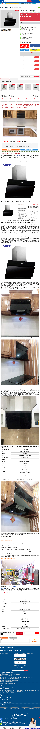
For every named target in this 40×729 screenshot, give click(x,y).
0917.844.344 (5, 699)
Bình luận (19, 7)
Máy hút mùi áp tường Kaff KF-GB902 (20, 96)
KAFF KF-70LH (17, 155)
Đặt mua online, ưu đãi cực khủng (24, 46)
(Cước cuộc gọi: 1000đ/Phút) (20, 662)
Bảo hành (11, 708)
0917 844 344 (3, 681)
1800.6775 (4, 704)
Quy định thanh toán (30, 708)
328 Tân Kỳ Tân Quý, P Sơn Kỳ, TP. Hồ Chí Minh (9, 680)
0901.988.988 (10, 678)
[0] (39, 1)
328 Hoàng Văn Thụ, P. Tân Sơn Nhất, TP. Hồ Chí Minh (10, 674)
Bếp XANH (15, 586)
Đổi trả (15, 708)
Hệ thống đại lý (37, 708)
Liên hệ (22, 709)
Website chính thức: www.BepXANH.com (7, 724)
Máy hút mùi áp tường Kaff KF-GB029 (28, 96)
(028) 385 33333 (4, 678)
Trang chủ (2, 708)
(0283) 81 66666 (4, 675)
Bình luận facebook (13, 637)
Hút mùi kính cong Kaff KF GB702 (12, 96)
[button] (1, 90)
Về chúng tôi (7, 708)
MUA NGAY (19, 633)
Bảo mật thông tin (23, 708)
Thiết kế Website (11, 723)
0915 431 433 (20, 667)
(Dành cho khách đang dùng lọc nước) (20, 659)
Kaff (34, 10)
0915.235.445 (5, 695)
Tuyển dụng (18, 709)
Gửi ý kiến (34, 641)
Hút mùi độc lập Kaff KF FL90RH (4, 96)
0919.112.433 (5, 702)
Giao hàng (18, 708)
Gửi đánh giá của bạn (4, 637)
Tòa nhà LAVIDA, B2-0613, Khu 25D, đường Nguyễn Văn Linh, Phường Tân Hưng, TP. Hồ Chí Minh (17, 677)
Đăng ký (26, 670)
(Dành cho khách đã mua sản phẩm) (20, 655)
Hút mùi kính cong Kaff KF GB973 (36, 96)
